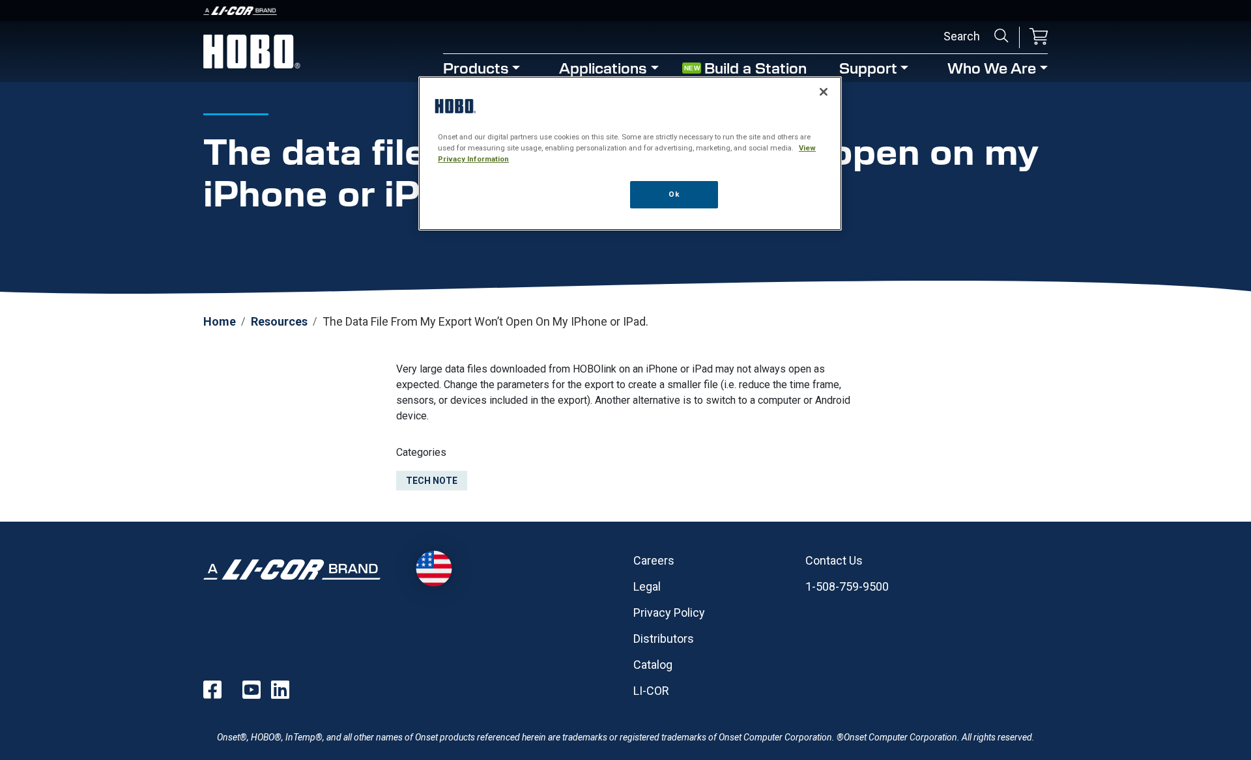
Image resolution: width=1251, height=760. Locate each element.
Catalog (652, 664)
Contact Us (834, 560)
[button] (1038, 37)
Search (1001, 36)
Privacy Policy (669, 612)
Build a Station (755, 67)
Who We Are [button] (991, 67)
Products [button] (476, 67)
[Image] (625, 10)
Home (219, 321)
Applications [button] (603, 67)
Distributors (663, 638)
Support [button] (868, 67)
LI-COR (651, 690)
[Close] (823, 91)
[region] (630, 153)
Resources (279, 321)
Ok (674, 194)
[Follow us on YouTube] (251, 690)
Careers (653, 560)
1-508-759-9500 (847, 586)
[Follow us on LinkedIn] (280, 690)
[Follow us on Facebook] (212, 690)
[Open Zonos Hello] (434, 568)
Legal (647, 586)
